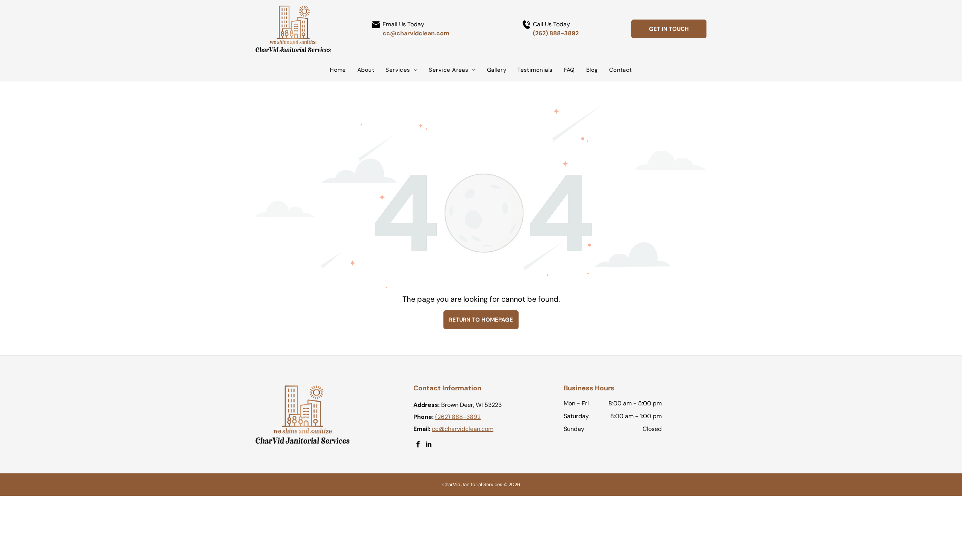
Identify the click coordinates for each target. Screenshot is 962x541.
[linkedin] (429, 445)
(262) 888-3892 (556, 33)
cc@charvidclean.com (416, 33)
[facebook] (418, 445)
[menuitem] (338, 70)
